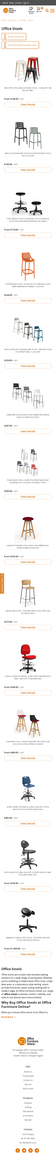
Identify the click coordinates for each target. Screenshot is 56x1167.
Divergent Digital (35, 1055)
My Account (28, 1088)
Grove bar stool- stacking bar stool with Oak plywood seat (28, 612)
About (5, 2)
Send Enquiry (28, 1134)
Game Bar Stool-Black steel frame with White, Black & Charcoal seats (28, 416)
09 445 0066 (29, 1138)
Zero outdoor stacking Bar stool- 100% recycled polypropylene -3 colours (28, 350)
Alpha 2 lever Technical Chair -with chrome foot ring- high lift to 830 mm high (28, 677)
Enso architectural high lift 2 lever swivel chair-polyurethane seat (28, 873)
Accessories (28, 1115)
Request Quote (31, 12)
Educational (28, 1111)
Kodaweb (33, 1052)
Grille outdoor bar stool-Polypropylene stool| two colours (28, 154)
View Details (28, 104)
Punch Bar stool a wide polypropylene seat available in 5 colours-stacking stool (28, 481)
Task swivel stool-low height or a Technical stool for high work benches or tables (28, 219)
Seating (28, 1107)
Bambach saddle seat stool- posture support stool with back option (28, 938)
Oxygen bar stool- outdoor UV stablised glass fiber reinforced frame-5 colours (28, 285)
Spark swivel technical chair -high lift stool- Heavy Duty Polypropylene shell (28, 808)
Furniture (28, 1103)
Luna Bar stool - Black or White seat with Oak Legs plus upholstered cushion (28, 742)
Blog (11, 2)
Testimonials (28, 1076)
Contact (18, 2)
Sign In (26, 2)
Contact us (28, 1080)
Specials (28, 1119)
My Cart (28, 1084)
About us (28, 1071)
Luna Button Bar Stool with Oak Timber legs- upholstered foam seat (28, 546)
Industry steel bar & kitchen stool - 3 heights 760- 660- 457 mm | (28, 89)
